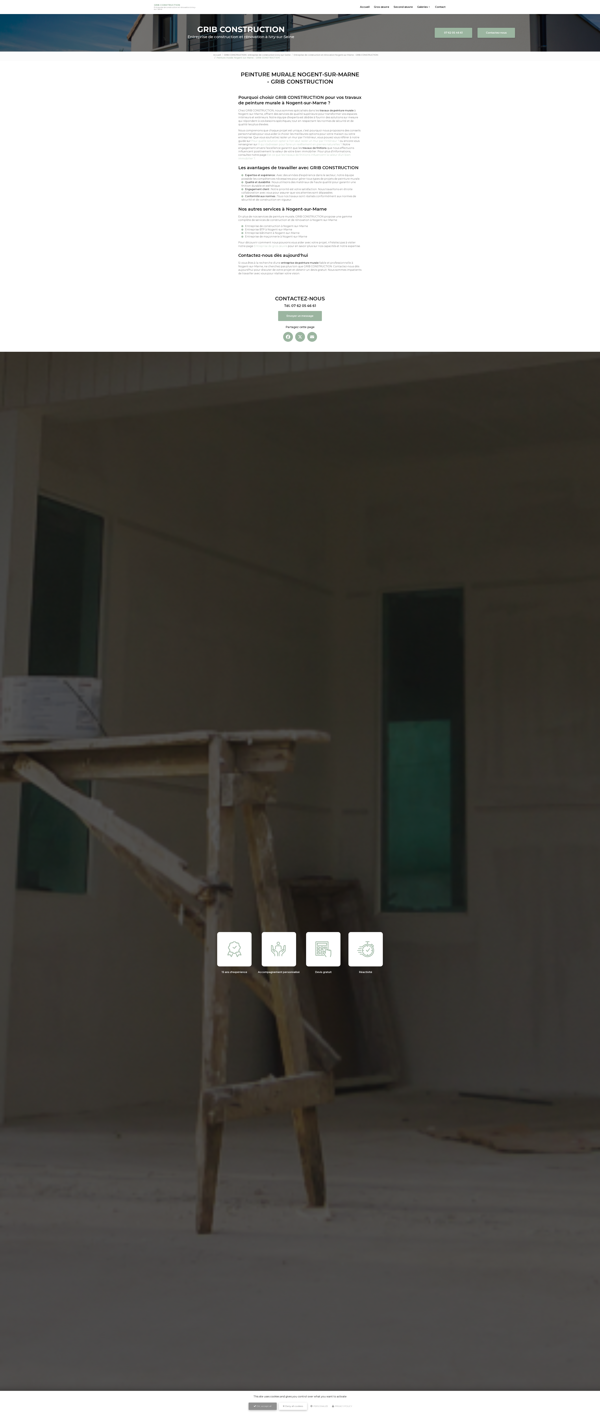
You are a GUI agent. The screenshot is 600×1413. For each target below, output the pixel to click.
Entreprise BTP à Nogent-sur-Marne (268, 229)
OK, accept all (263, 1406)
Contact (440, 6)
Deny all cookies (294, 1406)
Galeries (422, 6)
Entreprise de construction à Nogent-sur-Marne (276, 226)
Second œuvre (403, 6)
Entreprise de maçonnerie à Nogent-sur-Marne (276, 236)
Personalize (320, 1406)
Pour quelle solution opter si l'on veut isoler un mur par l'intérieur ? (295, 140)
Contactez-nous (496, 32)
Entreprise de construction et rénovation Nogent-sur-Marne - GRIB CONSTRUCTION (336, 55)
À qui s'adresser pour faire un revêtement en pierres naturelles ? (300, 144)
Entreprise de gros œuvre (270, 246)
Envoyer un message (300, 315)
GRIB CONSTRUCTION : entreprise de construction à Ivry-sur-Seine (257, 55)
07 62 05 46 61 (453, 32)
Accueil (365, 6)
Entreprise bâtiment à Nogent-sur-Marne (272, 232)
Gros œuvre (381, 6)
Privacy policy (343, 1406)
